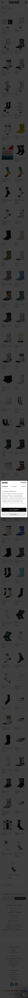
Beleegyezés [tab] (5, 486)
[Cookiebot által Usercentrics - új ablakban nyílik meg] (20, 483)
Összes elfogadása (14, 509)
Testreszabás (13, 514)
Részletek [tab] (14, 486)
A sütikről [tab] (23, 486)
